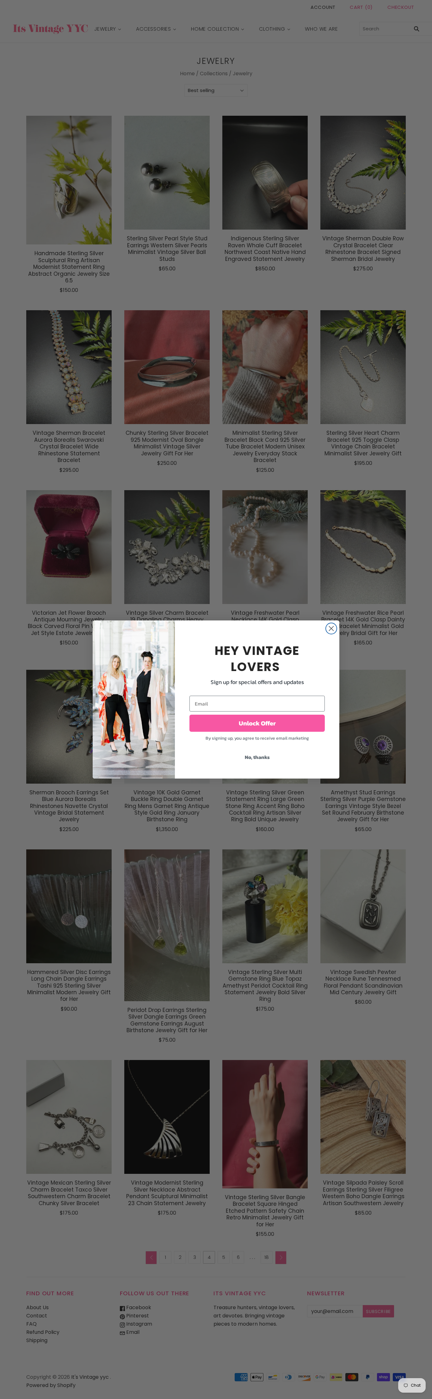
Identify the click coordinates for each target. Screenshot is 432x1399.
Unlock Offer (257, 723)
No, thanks (257, 757)
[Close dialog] (331, 628)
